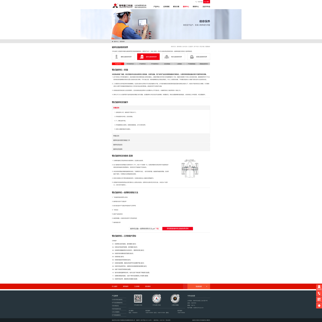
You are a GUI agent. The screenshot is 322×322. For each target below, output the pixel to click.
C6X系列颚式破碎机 (117, 299)
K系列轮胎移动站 (116, 309)
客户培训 (196, 46)
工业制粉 (136, 286)
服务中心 (186, 6)
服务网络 (179, 46)
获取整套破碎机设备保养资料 (178, 228)
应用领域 (166, 6)
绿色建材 (148, 286)
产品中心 (157, 6)
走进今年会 (206, 6)
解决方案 (176, 6)
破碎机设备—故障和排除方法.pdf (144, 228)
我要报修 (207, 46)
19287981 (200, 2)
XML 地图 (161, 320)
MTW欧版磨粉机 (116, 315)
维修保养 (122, 41)
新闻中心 (196, 6)
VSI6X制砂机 (115, 305)
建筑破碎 (125, 286)
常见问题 (202, 46)
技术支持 (185, 46)
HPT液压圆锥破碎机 (117, 302)
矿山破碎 (114, 286)
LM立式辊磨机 (115, 312)
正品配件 (190, 46)
